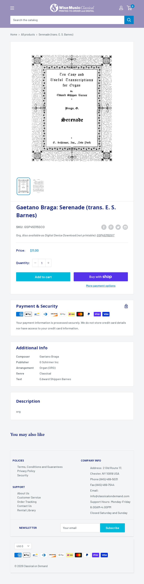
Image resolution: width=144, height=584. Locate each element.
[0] (129, 8)
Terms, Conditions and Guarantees (40, 466)
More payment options (101, 285)
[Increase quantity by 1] (48, 263)
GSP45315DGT (106, 235)
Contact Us (24, 506)
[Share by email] (125, 227)
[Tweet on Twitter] (118, 227)
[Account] (121, 8)
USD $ (19, 546)
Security (22, 475)
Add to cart (43, 277)
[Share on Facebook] (103, 227)
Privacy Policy (26, 471)
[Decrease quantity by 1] (35, 263)
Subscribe (112, 528)
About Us (23, 493)
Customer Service (29, 497)
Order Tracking (27, 501)
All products (28, 34)
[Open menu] (12, 8)
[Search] (129, 20)
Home (13, 34)
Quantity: (23, 263)
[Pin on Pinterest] (111, 227)
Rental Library (26, 510)
